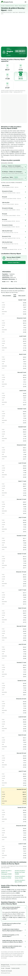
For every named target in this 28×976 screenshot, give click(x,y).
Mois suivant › (22, 295)
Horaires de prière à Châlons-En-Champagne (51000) (6, 872)
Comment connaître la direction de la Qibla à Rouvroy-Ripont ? (11, 946)
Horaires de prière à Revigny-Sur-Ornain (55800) (20, 872)
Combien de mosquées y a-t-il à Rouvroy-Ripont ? (10, 935)
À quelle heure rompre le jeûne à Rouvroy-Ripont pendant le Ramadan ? (12, 929)
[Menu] (25, 2)
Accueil (2, 5)
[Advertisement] (14, 31)
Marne (16, 5)
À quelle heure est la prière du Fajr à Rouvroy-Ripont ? (11, 924)
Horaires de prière (15, 968)
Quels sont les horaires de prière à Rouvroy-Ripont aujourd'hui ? (11, 908)
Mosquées (7, 968)
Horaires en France (9, 5)
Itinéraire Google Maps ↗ (14, 262)
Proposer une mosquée (6, 970)
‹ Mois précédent (6, 295)
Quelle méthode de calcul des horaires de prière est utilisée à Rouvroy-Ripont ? (12, 941)
